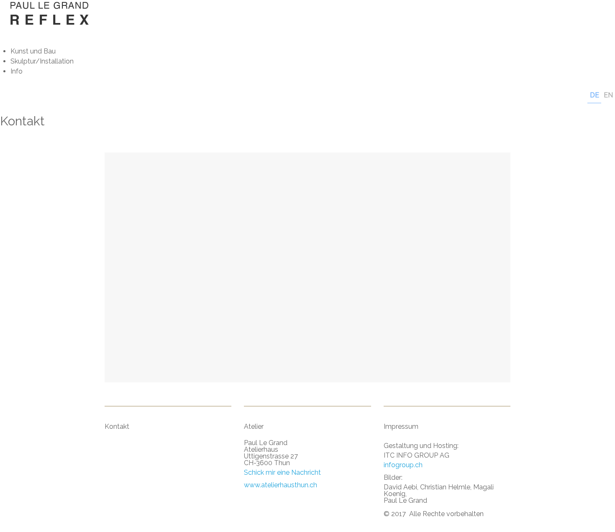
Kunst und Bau (33, 51)
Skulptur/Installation (42, 61)
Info (16, 71)
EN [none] (608, 95)
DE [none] (594, 95)
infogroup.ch (403, 465)
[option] (608, 96)
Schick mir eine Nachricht (282, 472)
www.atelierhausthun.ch (280, 485)
